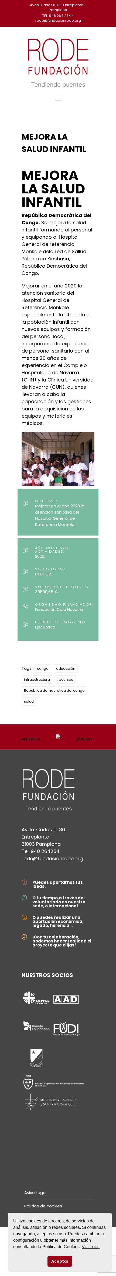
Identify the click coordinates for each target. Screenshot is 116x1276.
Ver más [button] (91, 1247)
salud (29, 701)
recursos (65, 679)
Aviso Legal (35, 1192)
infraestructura (37, 679)
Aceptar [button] (60, 1261)
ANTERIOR (31, 739)
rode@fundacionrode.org (52, 858)
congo (43, 668)
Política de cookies (43, 1206)
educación (65, 668)
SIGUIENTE (85, 739)
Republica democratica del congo (54, 690)
